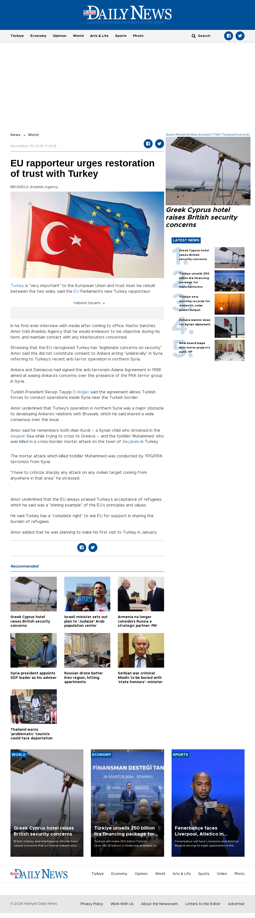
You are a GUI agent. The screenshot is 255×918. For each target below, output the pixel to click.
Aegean (17, 436)
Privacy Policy (92, 904)
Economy (38, 36)
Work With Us (122, 904)
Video (222, 874)
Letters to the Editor (202, 904)
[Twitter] (240, 35)
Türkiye (17, 36)
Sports (121, 36)
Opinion (59, 36)
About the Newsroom (159, 904)
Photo (138, 36)
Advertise (236, 904)
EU (76, 291)
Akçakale (130, 442)
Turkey (17, 286)
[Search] (194, 36)
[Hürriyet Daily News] (127, 14)
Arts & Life (99, 36)
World (78, 36)
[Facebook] (228, 35)
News (15, 135)
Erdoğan (81, 392)
